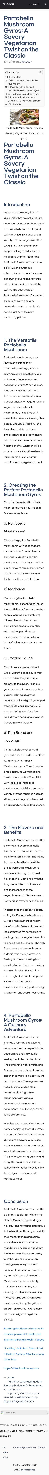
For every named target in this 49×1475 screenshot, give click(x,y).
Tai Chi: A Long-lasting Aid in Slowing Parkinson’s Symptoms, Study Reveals (23, 1385)
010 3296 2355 (5, 1453)
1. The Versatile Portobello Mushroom (23, 82)
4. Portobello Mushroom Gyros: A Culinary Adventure (24, 99)
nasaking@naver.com (24, 1448)
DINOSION (8, 4)
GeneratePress (27, 1470)
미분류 (10, 1377)
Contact (42, 1448)
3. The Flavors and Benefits (23, 94)
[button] (45, 4)
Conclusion (14, 104)
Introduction (14, 77)
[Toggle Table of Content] (39, 72)
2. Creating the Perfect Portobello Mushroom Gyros (24, 89)
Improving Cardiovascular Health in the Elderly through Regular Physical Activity (21, 1397)
